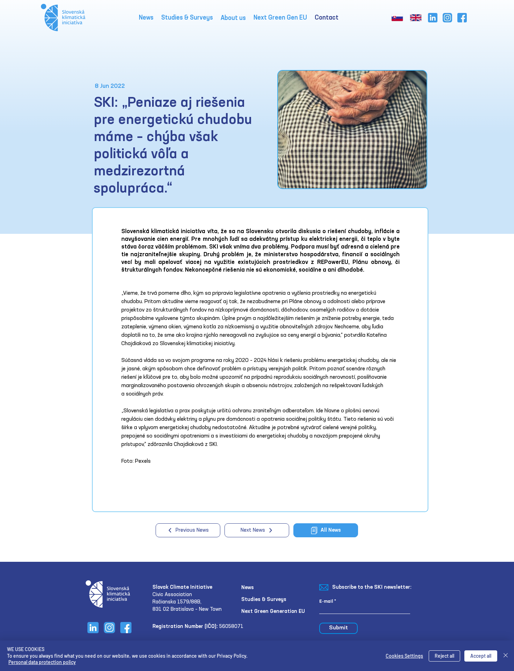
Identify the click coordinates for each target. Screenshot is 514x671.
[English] (414, 17)
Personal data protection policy (42, 662)
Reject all (444, 656)
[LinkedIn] (432, 17)
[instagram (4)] (447, 17)
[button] (233, 18)
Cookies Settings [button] (404, 656)
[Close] (505, 655)
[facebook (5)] (462, 17)
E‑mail (326, 601)
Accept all (480, 656)
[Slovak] (395, 17)
